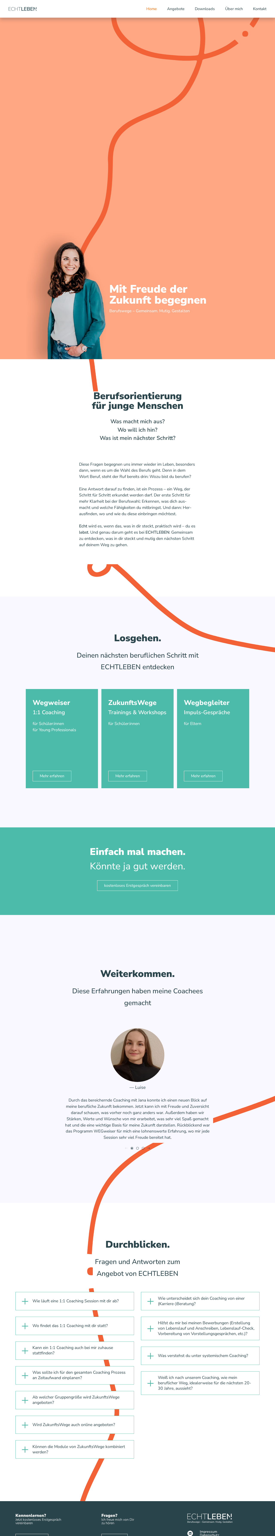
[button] (132, 1148)
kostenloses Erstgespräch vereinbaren (137, 885)
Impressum (208, 1531)
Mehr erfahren (52, 776)
